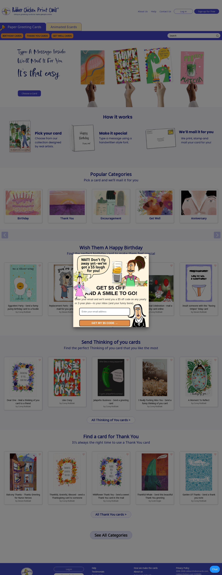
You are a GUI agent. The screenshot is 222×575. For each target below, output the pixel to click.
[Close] (145, 257)
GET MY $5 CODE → (105, 323)
